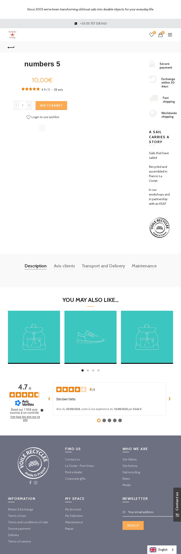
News (126, 479)
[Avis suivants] (170, 399)
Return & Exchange (20, 509)
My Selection (74, 516)
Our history (130, 466)
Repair (69, 529)
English (163, 549)
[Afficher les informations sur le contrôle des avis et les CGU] (42, 410)
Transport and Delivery (103, 265)
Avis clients (64, 265)
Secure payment (19, 529)
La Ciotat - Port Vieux (79, 466)
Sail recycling (131, 472)
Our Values (130, 459)
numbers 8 (90, 331)
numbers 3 (147, 331)
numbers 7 (33, 331)
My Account (73, 509)
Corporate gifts (75, 479)
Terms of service (19, 541)
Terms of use (17, 516)
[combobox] (162, 549)
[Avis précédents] (49, 399)
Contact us (72, 459)
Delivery (13, 535)
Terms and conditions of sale (28, 522)
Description (36, 265)
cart (34, 352)
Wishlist (154, 32)
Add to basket (51, 105)
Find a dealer (73, 472)
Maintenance (144, 265)
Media (127, 485)
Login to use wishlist (45, 117)
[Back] (11, 46)
